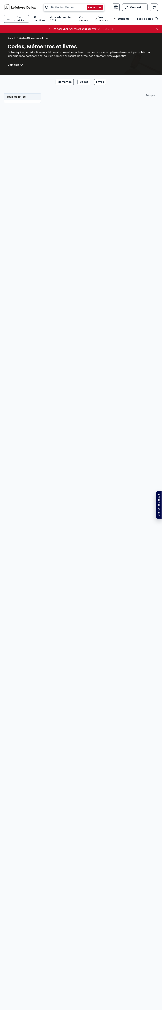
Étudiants (123, 18)
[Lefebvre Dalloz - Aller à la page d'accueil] (20, 7)
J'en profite (103, 29)
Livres (100, 82)
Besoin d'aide (145, 18)
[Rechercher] (93, 7)
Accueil (11, 38)
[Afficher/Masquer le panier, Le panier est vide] (154, 7)
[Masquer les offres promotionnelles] (158, 29)
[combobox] (74, 7)
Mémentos (65, 82)
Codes (84, 82)
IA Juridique (39, 19)
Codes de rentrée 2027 (60, 19)
